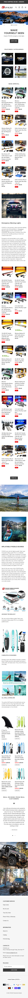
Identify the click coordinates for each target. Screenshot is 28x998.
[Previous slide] (4, 25)
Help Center (6, 904)
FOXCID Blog (6, 939)
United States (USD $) (13, 979)
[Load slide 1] (12, 835)
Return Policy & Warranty (9, 916)
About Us (5, 931)
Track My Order (7, 912)
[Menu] (25, 7)
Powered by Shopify (18, 993)
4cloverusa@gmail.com (11, 952)
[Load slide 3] (15, 835)
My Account (6, 908)
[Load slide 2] (14, 835)
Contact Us (6, 920)
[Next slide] (24, 25)
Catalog (5, 935)
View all (14, 478)
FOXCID (11, 993)
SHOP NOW (14, 41)
